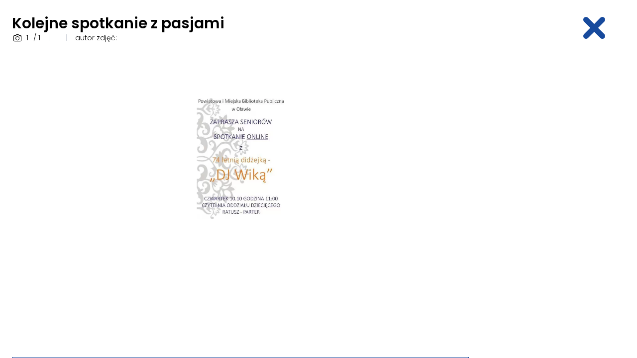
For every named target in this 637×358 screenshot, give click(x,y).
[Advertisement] (555, 200)
